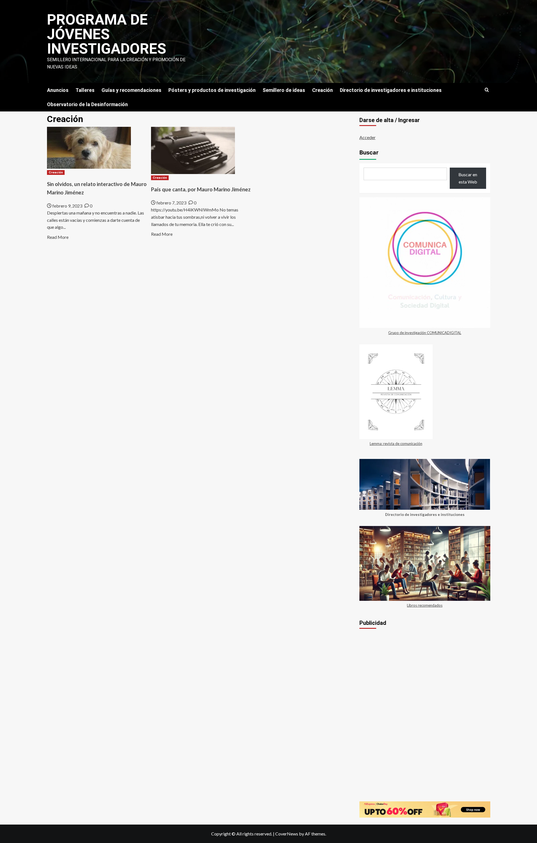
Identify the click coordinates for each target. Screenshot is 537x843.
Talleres (85, 90)
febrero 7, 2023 (171, 202)
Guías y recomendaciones (131, 90)
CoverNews (286, 833)
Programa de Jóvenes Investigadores (106, 34)
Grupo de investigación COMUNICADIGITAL (424, 332)
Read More (58, 237)
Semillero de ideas (284, 90)
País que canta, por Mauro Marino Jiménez (201, 189)
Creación (322, 90)
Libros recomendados (424, 605)
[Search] (486, 90)
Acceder (367, 137)
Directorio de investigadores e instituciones (391, 90)
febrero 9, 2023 (67, 205)
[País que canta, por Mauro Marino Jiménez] (193, 150)
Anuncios (58, 90)
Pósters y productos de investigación (212, 90)
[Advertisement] (424, 676)
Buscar (368, 152)
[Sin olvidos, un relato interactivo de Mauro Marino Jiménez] (89, 147)
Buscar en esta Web (467, 178)
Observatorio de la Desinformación (87, 104)
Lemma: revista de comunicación (396, 443)
